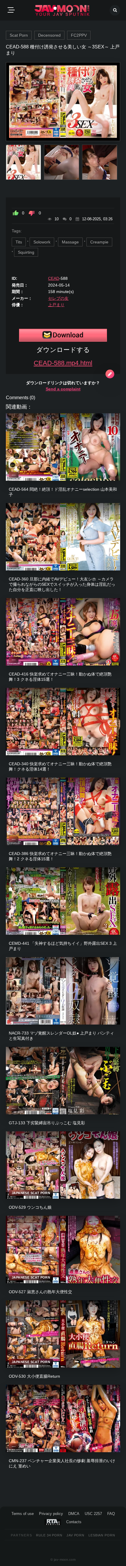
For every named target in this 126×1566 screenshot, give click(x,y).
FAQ (111, 1514)
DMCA (73, 1514)
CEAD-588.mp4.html (63, 363)
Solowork (41, 242)
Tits (19, 242)
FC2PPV (79, 35)
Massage (70, 242)
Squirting (26, 252)
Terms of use (22, 1514)
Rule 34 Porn (49, 1535)
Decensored (49, 35)
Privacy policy (51, 1514)
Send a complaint (63, 389)
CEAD (53, 278)
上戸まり (56, 304)
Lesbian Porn (101, 1535)
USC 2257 (93, 1514)
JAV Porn (75, 1535)
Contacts (73, 1522)
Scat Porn (19, 35)
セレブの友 (58, 298)
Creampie (99, 242)
